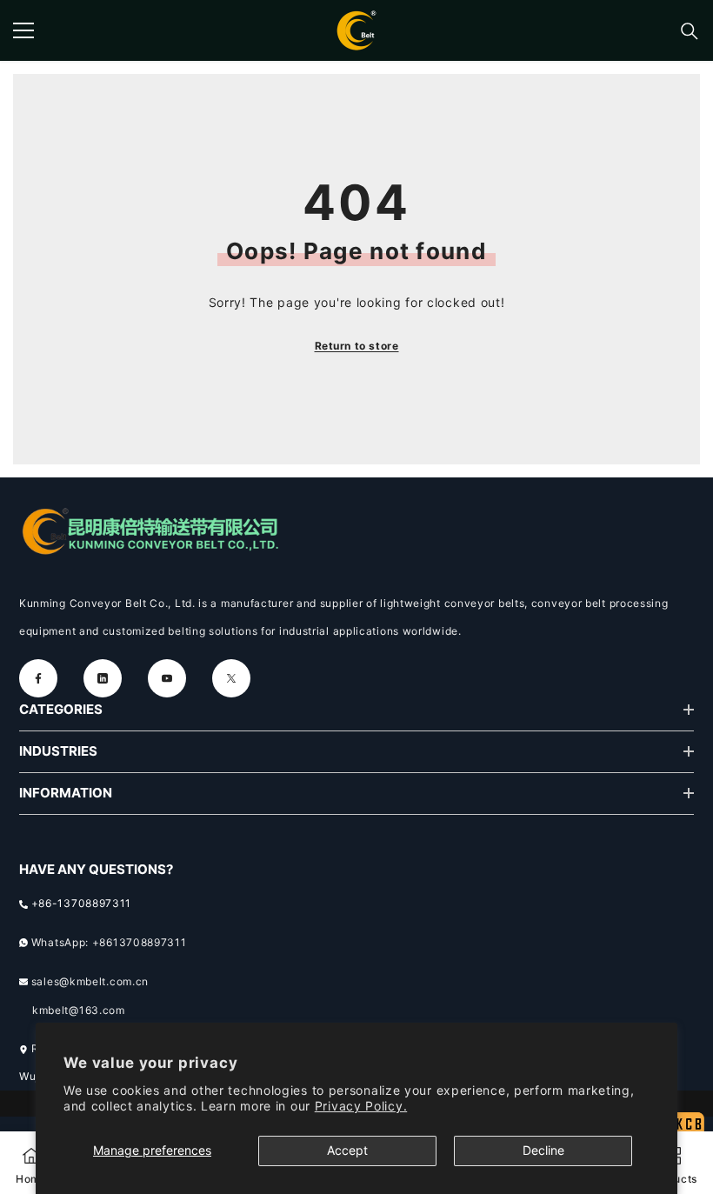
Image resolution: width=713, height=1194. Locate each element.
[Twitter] (231, 678)
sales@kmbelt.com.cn (90, 981)
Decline (543, 1150)
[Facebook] (38, 678)
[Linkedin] (102, 678)
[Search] (689, 31)
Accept (347, 1150)
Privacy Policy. (361, 1105)
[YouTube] (167, 678)
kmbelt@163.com (78, 1010)
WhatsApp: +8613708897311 (109, 942)
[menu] (23, 30)
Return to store (357, 345)
